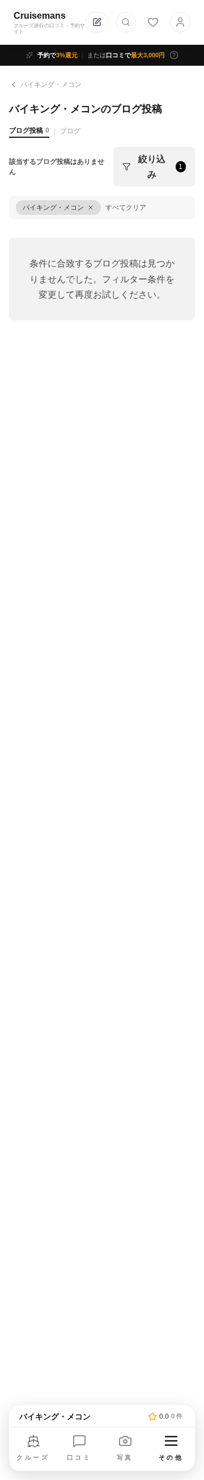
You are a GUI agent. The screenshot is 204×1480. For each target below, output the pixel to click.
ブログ (70, 131)
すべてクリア (125, 208)
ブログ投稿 (29, 130)
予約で (57, 55)
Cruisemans (40, 15)
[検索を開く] (126, 22)
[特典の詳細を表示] (173, 55)
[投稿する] (97, 22)
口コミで (126, 55)
